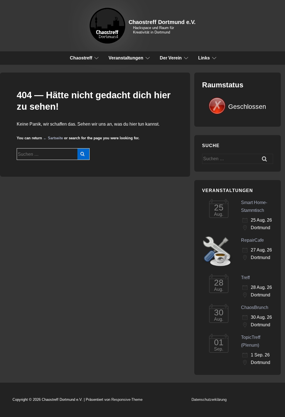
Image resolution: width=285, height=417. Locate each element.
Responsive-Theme (126, 399)
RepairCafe (252, 240)
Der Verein (171, 58)
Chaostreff (81, 58)
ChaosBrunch (254, 307)
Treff (245, 277)
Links (204, 58)
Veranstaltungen (126, 58)
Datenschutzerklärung (209, 399)
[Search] (83, 154)
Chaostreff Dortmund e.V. (162, 22)
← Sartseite (53, 138)
